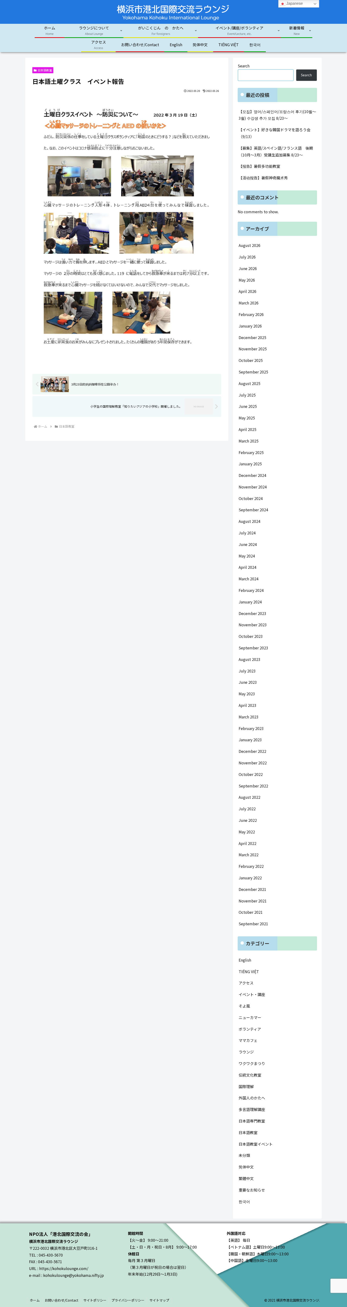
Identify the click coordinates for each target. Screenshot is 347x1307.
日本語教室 (45, 70)
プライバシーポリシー (127, 1300)
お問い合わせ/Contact (61, 1300)
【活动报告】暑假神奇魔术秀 (263, 177)
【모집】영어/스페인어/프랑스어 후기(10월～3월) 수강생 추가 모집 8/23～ (277, 115)
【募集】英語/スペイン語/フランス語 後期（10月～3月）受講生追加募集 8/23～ (276, 151)
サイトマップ (159, 1300)
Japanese (294, 3)
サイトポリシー (94, 1300)
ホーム (35, 1300)
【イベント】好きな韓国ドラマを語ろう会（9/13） (274, 133)
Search (244, 66)
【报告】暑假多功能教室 (259, 166)
